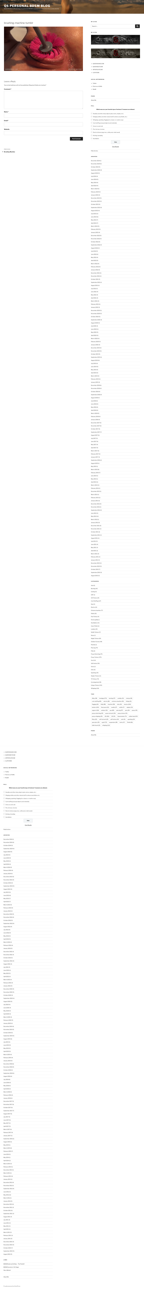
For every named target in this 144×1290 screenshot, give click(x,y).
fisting (129, 701)
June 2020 (94, 329)
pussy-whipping (97, 716)
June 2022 (94, 254)
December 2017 (95, 422)
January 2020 (94, 344)
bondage (103, 698)
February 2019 (95, 379)
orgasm (95, 710)
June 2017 (93, 441)
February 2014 (95, 488)
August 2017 (94, 435)
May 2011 (93, 547)
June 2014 (94, 475)
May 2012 (93, 516)
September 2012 (95, 510)
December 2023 (95, 198)
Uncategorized (95, 682)
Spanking (93, 672)
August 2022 (94, 248)
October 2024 (95, 167)
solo (123, 719)
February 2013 (95, 497)
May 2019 (93, 369)
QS (107, 716)
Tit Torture (94, 679)
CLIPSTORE (96, 72)
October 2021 (94, 279)
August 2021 (94, 285)
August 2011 (94, 538)
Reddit (94, 89)
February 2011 (95, 557)
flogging (95, 704)
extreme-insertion (118, 701)
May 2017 (93, 444)
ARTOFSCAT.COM (98, 69)
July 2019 (93, 363)
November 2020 (95, 313)
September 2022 (95, 245)
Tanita (130, 722)
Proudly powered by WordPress (12, 1286)
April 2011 (93, 550)
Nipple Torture (95, 638)
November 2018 (95, 388)
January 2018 (94, 419)
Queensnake (122, 716)
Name (6, 112)
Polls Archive (94, 151)
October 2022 (94, 241)
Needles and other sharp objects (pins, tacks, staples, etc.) (108, 113)
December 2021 (95, 273)
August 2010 (94, 575)
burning (112, 698)
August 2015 (94, 463)
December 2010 (95, 563)
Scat (92, 660)
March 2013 (94, 494)
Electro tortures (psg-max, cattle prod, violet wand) (106, 132)
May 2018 (93, 407)
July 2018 (93, 401)
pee (112, 710)
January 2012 (94, 522)
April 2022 (93, 260)
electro (107, 701)
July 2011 (93, 541)
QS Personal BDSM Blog (27, 6)
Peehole (93, 644)
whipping (106, 725)
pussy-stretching (97, 713)
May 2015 (93, 466)
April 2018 (93, 410)
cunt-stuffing (96, 701)
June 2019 (94, 366)
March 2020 (94, 338)
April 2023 (94, 223)
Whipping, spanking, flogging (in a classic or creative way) (108, 120)
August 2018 (94, 397)
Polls (92, 651)
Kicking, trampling (98, 135)
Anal (92, 585)
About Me (93, 100)
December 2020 (95, 310)
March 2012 (94, 519)
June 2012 (93, 513)
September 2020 (95, 319)
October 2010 (95, 569)
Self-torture (94, 663)
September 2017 (95, 432)
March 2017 (94, 450)
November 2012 (95, 507)
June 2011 (93, 544)
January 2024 (94, 195)
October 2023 (95, 204)
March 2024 (94, 188)
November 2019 (95, 351)
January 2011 (94, 560)
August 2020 (94, 323)
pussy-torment (110, 713)
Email (6, 120)
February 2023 (95, 229)
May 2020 (94, 332)
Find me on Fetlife (97, 86)
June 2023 (94, 217)
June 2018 (94, 404)
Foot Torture (94, 616)
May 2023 (93, 220)
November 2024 (95, 163)
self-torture (114, 719)
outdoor (104, 710)
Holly (103, 704)
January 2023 (94, 232)
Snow (92, 666)
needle (114, 707)
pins (127, 710)
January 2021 (94, 307)
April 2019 (93, 372)
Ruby (94, 719)
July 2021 (93, 288)
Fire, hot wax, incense (98, 129)
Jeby (119, 704)
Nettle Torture (94, 632)
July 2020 (93, 326)
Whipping (93, 688)
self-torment (103, 719)
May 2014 (93, 479)
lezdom (95, 707)
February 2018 (95, 416)
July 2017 (93, 438)
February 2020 (95, 341)
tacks (122, 722)
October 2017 (94, 429)
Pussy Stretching (95, 654)
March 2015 (94, 469)
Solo (92, 669)
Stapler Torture (95, 676)
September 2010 (95, 572)
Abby (94, 698)
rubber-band (133, 716)
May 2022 (93, 257)
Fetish (92, 613)
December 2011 (95, 525)
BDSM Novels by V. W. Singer (11, 1267)
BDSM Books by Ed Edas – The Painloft (14, 1264)
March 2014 (94, 485)
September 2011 (95, 535)
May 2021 (93, 295)
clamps (129, 698)
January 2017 (94, 457)
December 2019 (95, 348)
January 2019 (94, 382)
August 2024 (94, 173)
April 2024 (94, 185)
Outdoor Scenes (95, 641)
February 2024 (95, 192)
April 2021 (93, 298)
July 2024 (93, 176)
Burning (93, 588)
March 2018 (94, 413)
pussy (134, 710)
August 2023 (94, 210)
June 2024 (94, 179)
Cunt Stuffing (94, 601)
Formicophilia (94, 619)
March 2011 (94, 553)
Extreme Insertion (96, 610)
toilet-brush (96, 725)
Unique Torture (95, 685)
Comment (7, 89)
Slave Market (7, 1270)
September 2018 (95, 394)
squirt (104, 722)
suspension (113, 722)
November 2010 (95, 566)
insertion (111, 704)
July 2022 (93, 251)
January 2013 (94, 500)
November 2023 (95, 201)
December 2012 (95, 504)
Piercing (93, 647)
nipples (130, 707)
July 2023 (93, 213)
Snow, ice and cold (98, 126)
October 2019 (94, 354)
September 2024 (95, 170)
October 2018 (94, 391)
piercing (119, 710)
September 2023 (95, 207)
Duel (92, 604)
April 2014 (93, 482)
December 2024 (95, 160)
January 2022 (94, 269)
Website (6, 129)
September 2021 (95, 282)
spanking (131, 719)
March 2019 (94, 376)
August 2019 (94, 360)
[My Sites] (115, 44)
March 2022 (94, 263)
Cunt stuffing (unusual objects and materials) (105, 123)
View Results (115, 146)
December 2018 (95, 385)
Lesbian (93, 629)
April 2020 (94, 335)
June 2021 (93, 291)
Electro (93, 607)
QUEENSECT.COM (98, 66)
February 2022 (95, 266)
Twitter (94, 83)
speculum (96, 722)
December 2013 (95, 491)
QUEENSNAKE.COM (98, 63)
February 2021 (95, 304)
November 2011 (95, 528)
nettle (121, 707)
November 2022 (95, 238)
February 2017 (95, 454)
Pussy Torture (94, 657)
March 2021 (94, 301)
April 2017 (93, 447)
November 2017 (95, 426)
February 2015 (95, 472)
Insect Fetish (94, 626)
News (92, 635)
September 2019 (95, 357)
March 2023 (94, 226)
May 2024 (93, 182)
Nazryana (105, 707)
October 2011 (94, 532)
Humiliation (96, 138)
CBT (92, 594)
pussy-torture (122, 713)
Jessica (127, 704)
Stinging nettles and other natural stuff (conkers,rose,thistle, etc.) (110, 116)
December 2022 (95, 235)
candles (120, 698)
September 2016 (95, 460)
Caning (93, 591)
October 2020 (95, 316)
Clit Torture (94, 598)
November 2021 (95, 276)
